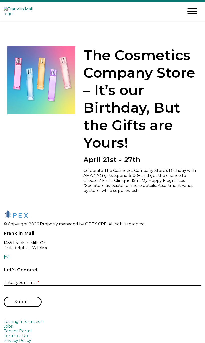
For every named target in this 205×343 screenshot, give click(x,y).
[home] (90, 11)
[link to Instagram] (7, 256)
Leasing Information (24, 321)
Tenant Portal (18, 331)
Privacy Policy (17, 340)
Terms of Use (17, 335)
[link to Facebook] (5, 256)
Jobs (8, 326)
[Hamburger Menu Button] (192, 11)
